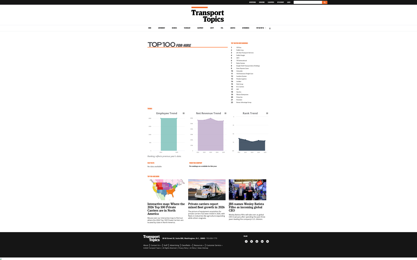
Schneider (239, 71)
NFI (237, 89)
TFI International (241, 60)
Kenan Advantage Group (243, 102)
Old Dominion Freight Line (244, 74)
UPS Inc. (239, 47)
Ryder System (240, 63)
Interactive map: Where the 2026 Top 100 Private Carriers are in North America (166, 209)
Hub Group (239, 84)
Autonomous (245, 28)
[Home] (208, 15)
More (270, 28)
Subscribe (262, 2)
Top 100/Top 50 (260, 28)
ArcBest (238, 81)
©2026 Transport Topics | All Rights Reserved (160, 248)
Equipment (200, 28)
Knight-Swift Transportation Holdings (248, 66)
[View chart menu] (183, 113)
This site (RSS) (267, 241)
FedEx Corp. (240, 50)
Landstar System (241, 76)
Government (161, 28)
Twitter (251, 241)
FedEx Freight (240, 55)
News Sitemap (203, 248)
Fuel (222, 28)
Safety (212, 28)
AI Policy (193, 248)
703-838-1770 (211, 238)
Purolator (239, 100)
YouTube (257, 241)
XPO (237, 58)
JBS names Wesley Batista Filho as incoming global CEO (246, 207)
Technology (187, 28)
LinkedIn (262, 241)
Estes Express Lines (242, 68)
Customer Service (213, 245)
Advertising (252, 2)
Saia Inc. (239, 92)
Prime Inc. (239, 97)
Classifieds (271, 2)
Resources (198, 245)
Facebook (246, 241)
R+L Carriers (240, 87)
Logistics (232, 28)
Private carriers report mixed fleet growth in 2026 (206, 205)
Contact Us (155, 245)
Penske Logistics (241, 79)
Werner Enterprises (242, 94)
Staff (165, 245)
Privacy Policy (183, 248)
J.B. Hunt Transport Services (245, 53)
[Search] (324, 2)
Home (149, 28)
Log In (288, 2)
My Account (280, 2)
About (145, 245)
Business (174, 28)
